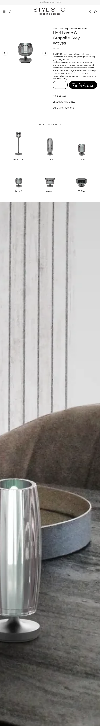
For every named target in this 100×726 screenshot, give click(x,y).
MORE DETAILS (59, 96)
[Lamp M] (81, 143)
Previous (5, 53)
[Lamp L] (50, 143)
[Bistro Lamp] (18, 143)
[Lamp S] (18, 175)
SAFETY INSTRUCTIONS (63, 108)
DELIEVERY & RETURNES (64, 102)
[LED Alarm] (81, 175)
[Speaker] (50, 175)
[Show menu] (4, 11)
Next (45, 53)
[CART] (96, 11)
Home (55, 29)
